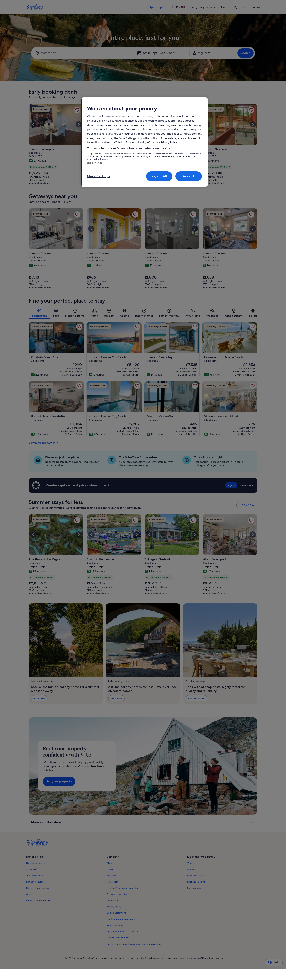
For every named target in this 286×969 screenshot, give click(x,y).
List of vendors (96, 162)
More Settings (98, 176)
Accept (188, 176)
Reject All (159, 176)
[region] (144, 142)
